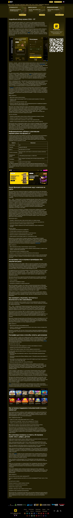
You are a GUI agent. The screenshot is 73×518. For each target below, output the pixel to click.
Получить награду (59, 14)
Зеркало (27, 4)
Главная (9, 4)
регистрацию (42, 64)
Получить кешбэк (40, 14)
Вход (30, 4)
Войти (51, 1)
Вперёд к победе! (56, 31)
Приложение (22, 4)
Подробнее (23, 14)
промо (15, 453)
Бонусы (12, 4)
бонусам (11, 87)
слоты (29, 32)
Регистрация (17, 4)
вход (30, 74)
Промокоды (47, 4)
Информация (41, 4)
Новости (36, 4)
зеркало (45, 340)
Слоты (33, 4)
